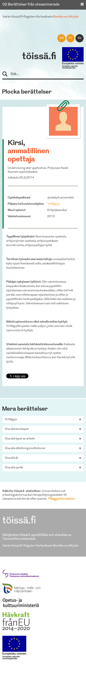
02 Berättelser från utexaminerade (30, 4)
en (61, 38)
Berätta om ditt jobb (66, 16)
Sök (7, 74)
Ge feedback (44, 16)
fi (70, 38)
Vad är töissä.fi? (12, 16)
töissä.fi (39, 57)
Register (29, 16)
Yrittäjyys (53, 204)
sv (79, 38)
